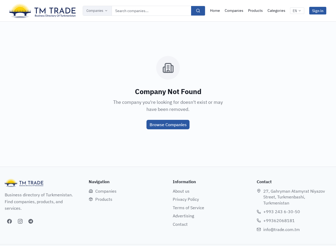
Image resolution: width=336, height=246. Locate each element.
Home (215, 10)
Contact (180, 224)
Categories (276, 10)
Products (255, 10)
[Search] (198, 11)
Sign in (317, 10)
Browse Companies (168, 124)
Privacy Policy (186, 199)
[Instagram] (20, 221)
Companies (94, 10)
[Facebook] (9, 221)
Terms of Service (188, 207)
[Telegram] (30, 221)
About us (181, 191)
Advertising (183, 215)
